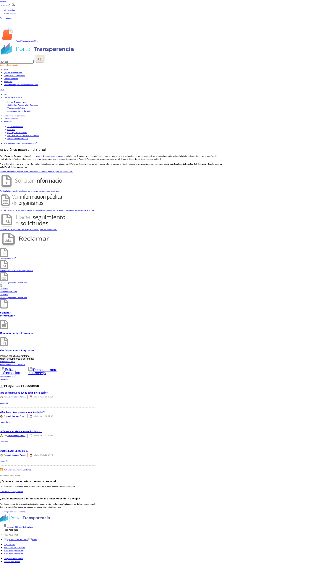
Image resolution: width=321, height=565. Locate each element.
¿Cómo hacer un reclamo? (14, 451)
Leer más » (5, 403)
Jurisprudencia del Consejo (19, 111)
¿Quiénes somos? (15, 127)
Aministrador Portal (16, 397)
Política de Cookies (12, 562)
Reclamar (4, 295)
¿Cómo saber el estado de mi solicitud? (21, 431)
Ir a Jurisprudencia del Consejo (13, 512)
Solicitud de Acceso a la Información (22, 105)
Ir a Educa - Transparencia (11, 492)
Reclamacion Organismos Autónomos (23, 135)
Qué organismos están (17, 132)
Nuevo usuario (10, 13)
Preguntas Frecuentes (13, 559)
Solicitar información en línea (12, 364)
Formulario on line (7, 362)
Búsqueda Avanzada (9, 65)
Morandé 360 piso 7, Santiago (19, 527)
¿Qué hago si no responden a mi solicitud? (22, 412)
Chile (27, 41)
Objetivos (11, 130)
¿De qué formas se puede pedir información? (24, 393)
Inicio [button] (2, 89)
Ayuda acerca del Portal (17, 540)
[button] (48, 254)
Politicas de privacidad (13, 550)
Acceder (3, 1)
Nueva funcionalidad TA (17, 138)
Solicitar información (8, 292)
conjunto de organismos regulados (49, 156)
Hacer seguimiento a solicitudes (13, 298)
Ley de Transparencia (16, 102)
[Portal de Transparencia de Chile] (16, 26)
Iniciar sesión (5, 5)
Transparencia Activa (16, 108)
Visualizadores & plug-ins (14, 547)
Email (34, 540)
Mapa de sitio (9, 544)
